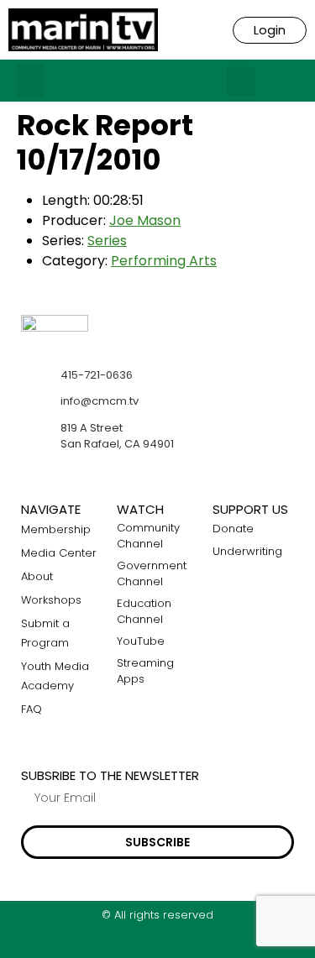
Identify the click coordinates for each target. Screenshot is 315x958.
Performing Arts (164, 260)
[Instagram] (157, 943)
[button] (30, 81)
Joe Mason (145, 220)
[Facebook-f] (124, 943)
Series (107, 240)
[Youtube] (190, 943)
